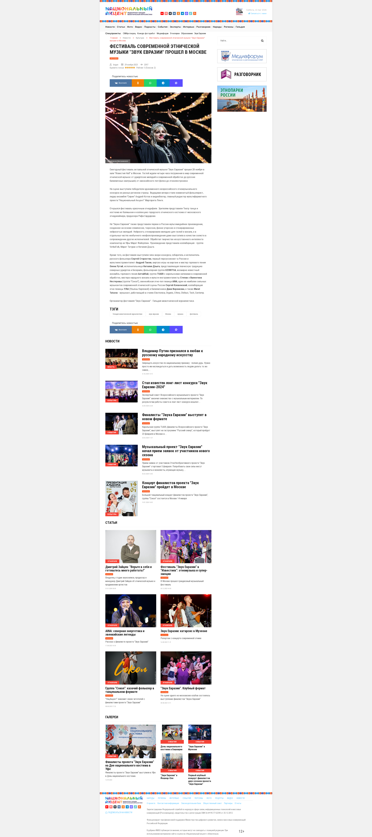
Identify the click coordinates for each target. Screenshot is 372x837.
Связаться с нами (258, 13)
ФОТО (209, 798)
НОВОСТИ (241, 798)
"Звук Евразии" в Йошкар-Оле (169, 777)
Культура (112, 400)
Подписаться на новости (119, 812)
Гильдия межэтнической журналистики (127, 314)
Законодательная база (191, 803)
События (112, 432)
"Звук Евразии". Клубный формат (183, 688)
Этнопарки (175, 33)
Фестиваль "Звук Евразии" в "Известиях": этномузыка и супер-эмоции (184, 570)
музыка (180, 314)
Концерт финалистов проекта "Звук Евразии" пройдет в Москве (170, 485)
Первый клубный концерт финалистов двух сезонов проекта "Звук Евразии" (199, 779)
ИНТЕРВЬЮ (174, 798)
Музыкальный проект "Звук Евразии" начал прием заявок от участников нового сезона (176, 451)
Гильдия (240, 26)
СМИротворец (129, 33)
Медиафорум (162, 33)
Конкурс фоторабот (146, 33)
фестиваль (194, 314)
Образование (187, 33)
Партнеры (228, 803)
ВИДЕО (230, 798)
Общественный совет (212, 803)
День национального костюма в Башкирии (171, 748)
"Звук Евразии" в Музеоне (196, 748)
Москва (168, 314)
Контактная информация (168, 803)
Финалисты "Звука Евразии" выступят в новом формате (174, 417)
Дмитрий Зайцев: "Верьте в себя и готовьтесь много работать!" (128, 568)
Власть (111, 367)
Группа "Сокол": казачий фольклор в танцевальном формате (129, 690)
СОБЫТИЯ (187, 798)
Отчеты (238, 803)
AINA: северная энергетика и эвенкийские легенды (124, 632)
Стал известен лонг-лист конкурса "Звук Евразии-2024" (174, 385)
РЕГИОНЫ (162, 798)
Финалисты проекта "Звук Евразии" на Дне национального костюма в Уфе (129, 765)
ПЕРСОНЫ (199, 798)
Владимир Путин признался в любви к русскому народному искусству (172, 353)
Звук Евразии (200, 33)
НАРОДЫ (150, 798)
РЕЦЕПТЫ (219, 798)
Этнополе (112, 561)
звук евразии (154, 314)
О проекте (151, 803)
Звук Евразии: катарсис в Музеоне (184, 631)
